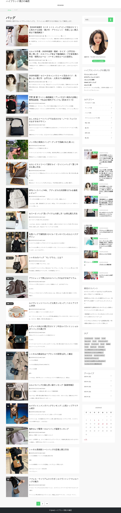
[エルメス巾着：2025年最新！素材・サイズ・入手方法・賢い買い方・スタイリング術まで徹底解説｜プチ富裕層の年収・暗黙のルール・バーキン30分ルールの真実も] (17, 59)
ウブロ (86, 347)
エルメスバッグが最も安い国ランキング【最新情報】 (51, 385)
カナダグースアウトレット (91, 358)
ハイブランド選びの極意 (18, 1)
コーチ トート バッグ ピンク (54, 36)
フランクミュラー (102, 341)
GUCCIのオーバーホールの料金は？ (94, 352)
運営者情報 (60, 5)
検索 (110, 19)
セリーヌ (49, 82)
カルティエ (93, 347)
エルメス (49, 60)
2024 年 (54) (87, 386)
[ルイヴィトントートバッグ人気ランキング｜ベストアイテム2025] (17, 311)
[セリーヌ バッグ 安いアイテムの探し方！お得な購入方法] (17, 220)
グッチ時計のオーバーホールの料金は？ (95, 349)
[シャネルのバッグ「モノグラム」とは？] (17, 264)
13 (98, 423)
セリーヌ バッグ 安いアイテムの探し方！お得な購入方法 (53, 214)
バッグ (10, 27)
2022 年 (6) (87, 396)
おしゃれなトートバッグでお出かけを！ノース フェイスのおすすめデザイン (106, 214)
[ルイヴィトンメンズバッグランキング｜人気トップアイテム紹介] (17, 413)
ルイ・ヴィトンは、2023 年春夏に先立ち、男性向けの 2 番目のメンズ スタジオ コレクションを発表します (106, 244)
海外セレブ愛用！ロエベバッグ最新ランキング (49, 429)
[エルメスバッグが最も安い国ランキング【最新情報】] (17, 391)
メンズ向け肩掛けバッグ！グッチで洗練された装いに (51, 142)
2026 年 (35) (87, 376)
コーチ (64, 36)
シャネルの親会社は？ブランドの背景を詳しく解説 (51, 354)
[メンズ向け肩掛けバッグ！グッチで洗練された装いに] (17, 149)
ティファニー (95, 344)
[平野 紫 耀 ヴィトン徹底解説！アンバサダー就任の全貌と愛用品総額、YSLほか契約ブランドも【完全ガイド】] (17, 104)
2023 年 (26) (87, 391)
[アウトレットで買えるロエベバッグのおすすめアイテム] (17, 287)
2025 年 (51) (87, 381)
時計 (87, 123)
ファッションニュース (92, 118)
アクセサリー (90, 103)
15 (106, 423)
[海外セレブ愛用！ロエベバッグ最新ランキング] (17, 435)
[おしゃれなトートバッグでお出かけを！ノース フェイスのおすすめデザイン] (17, 126)
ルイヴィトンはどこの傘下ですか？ (106, 276)
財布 (87, 133)
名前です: (86, 57)
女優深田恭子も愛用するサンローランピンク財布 (97, 307)
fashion (108, 344)
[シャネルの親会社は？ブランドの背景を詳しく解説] (17, 365)
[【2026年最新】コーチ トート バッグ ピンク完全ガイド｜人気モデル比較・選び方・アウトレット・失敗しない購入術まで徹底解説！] (17, 35)
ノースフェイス (89, 338)
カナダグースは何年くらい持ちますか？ (95, 361)
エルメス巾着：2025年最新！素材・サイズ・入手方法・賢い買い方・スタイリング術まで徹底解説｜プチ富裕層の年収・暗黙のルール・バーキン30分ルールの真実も (53, 54)
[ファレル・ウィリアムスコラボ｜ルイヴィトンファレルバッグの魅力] (17, 486)
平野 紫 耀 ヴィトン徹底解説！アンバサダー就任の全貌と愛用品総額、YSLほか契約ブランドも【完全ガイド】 (106, 203)
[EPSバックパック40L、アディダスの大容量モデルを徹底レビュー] (17, 198)
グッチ (94, 341)
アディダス (101, 347)
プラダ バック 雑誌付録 (105, 264)
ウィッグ (88, 108)
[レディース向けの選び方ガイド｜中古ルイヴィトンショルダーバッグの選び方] (17, 336)
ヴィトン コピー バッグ (90, 74)
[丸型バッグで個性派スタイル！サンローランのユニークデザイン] (17, 242)
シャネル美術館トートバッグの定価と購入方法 (49, 449)
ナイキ (103, 338)
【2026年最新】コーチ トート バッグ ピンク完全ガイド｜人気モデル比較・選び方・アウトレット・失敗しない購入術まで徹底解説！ (53, 29)
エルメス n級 (87, 85)
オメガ (102, 344)
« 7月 (85, 439)
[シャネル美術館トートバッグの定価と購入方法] (17, 460)
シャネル (97, 338)
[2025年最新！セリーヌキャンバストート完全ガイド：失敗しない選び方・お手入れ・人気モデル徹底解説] (17, 82)
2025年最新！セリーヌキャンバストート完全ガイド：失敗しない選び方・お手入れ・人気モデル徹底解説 (106, 190)
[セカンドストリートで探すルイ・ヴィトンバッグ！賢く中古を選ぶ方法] (17, 173)
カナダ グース (88, 355)
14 (102, 423)
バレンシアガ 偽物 (89, 79)
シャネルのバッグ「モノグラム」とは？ (46, 257)
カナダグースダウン (99, 355)
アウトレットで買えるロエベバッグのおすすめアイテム (52, 278)
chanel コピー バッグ (90, 82)
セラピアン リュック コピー (92, 77)
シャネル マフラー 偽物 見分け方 (93, 364)
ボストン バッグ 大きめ (105, 254)
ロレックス (87, 341)
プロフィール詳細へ (98, 61)
